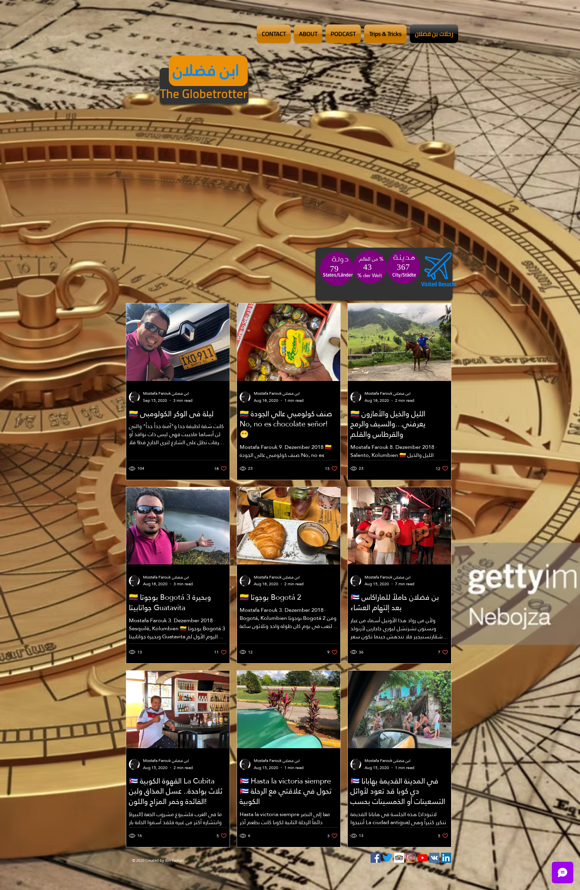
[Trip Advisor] (399, 858)
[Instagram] (411, 858)
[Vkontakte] (434, 858)
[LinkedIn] (446, 858)
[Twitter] (387, 858)
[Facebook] (376, 858)
